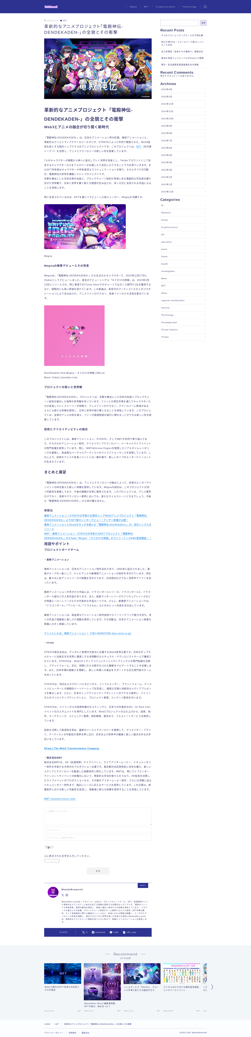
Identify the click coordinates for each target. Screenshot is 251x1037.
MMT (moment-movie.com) (59, 799)
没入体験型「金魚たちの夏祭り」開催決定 (182, 52)
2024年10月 (167, 119)
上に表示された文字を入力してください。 (68, 856)
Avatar (164, 220)
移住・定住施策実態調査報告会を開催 (180, 65)
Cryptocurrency (165, 7)
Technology (189, 7)
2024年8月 (166, 133)
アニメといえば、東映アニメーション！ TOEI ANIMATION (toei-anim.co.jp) (87, 633)
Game (133, 7)
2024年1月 (166, 184)
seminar (165, 308)
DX (162, 235)
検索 (203, 23)
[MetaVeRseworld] (51, 7)
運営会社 (85, 1033)
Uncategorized (169, 322)
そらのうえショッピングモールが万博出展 (182, 35)
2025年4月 (166, 89)
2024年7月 (166, 141)
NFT (146, 7)
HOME (47, 1024)
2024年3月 (166, 170)
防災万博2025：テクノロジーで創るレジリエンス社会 (182, 43)
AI (162, 205)
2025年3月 (166, 97)
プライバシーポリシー (53, 1033)
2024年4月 (166, 162)
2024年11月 (167, 111)
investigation (168, 271)
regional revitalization (173, 300)
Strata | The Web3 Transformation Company (71, 748)
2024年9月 (166, 126)
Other (164, 293)
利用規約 (72, 1033)
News (164, 278)
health (164, 264)
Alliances (166, 213)
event (164, 249)
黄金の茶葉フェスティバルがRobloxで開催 (182, 58)
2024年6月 (166, 148)
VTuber (165, 337)
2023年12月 (167, 192)
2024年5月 (166, 155)
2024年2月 (166, 177)
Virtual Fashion (169, 330)
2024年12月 (167, 104)
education (166, 242)
